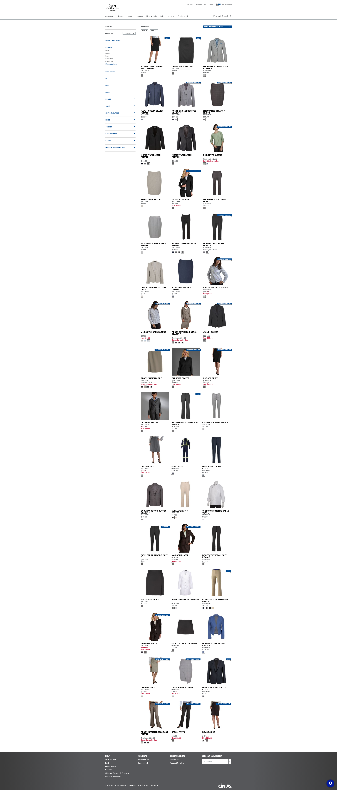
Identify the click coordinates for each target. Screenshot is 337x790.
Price (107, 120)
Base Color (110, 71)
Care (107, 106)
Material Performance (115, 148)
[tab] (120, 39)
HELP (189, 5)
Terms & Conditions (138, 785)
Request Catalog (177, 763)
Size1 (107, 85)
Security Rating (112, 113)
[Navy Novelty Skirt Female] (186, 271)
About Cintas (175, 759)
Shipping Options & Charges (117, 773)
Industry (170, 16)
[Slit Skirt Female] (155, 583)
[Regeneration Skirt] (155, 183)
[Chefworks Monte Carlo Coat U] (216, 494)
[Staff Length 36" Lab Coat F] (186, 583)
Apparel (121, 16)
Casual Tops (109, 61)
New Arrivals (151, 16)
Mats (130, 16)
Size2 (107, 92)
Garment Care (143, 759)
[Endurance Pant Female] (216, 406)
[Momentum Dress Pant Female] (186, 227)
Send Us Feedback (113, 776)
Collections (109, 16)
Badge (108, 141)
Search (221, 16)
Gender (108, 127)
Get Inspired (183, 16)
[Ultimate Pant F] (186, 494)
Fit (106, 78)
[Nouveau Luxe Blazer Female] (216, 627)
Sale (162, 16)
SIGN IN (211, 5)
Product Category (113, 40)
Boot (106, 56)
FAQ (107, 763)
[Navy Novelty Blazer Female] (155, 94)
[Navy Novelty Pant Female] (216, 450)
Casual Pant (109, 59)
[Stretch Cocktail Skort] (186, 627)
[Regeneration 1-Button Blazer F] (155, 271)
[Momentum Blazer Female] (155, 138)
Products (139, 16)
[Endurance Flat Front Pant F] (217, 183)
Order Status (110, 766)
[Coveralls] (186, 450)
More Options (111, 64)
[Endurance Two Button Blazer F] (155, 494)
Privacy (154, 785)
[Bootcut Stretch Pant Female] (216, 538)
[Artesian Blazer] (155, 406)
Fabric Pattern (111, 134)
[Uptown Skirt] (155, 450)
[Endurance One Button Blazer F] (217, 50)
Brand (108, 99)
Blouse (107, 53)
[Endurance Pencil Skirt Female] (155, 227)
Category (109, 47)
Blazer (107, 50)
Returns (108, 769)
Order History (201, 5)
